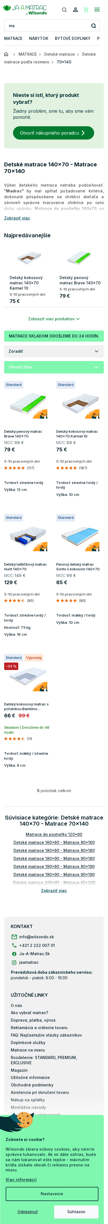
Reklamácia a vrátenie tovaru (39, 1027)
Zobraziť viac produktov (51, 318)
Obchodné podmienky (32, 1085)
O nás (16, 1005)
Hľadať (93, 25)
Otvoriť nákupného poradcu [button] (49, 133)
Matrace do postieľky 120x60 (54, 834)
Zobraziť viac (54, 890)
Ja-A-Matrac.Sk (34, 953)
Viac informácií (21, 1179)
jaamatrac (28, 962)
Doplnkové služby (28, 1042)
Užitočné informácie (30, 1077)
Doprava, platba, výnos (33, 1020)
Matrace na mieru (28, 1050)
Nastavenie (52, 1193)
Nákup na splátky (28, 1099)
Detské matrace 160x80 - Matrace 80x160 (54, 842)
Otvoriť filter (20, 367)
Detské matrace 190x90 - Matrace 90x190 (54, 874)
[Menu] (96, 9)
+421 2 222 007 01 (37, 945)
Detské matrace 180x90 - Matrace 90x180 (54, 858)
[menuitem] (13, 39)
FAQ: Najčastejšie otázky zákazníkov (46, 1035)
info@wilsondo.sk (36, 936)
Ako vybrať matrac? (29, 1012)
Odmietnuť (27, 1211)
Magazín (19, 1070)
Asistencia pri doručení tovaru (40, 1092)
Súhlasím (76, 1211)
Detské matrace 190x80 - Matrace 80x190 (54, 866)
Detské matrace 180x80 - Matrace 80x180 (54, 850)
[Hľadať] (64, 9)
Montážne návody (28, 1107)
